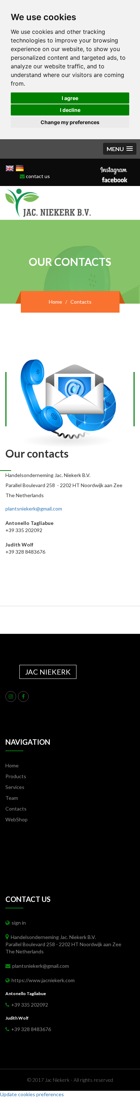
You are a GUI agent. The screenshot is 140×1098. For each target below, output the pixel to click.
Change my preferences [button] (70, 122)
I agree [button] (70, 98)
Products (15, 776)
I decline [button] (70, 110)
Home (55, 302)
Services (14, 787)
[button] (119, 149)
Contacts (16, 809)
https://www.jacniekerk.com (43, 980)
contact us (37, 176)
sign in (18, 923)
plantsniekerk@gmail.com (33, 508)
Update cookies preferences (32, 1094)
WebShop (16, 819)
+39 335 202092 (29, 1005)
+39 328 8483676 (31, 1029)
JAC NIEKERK (48, 671)
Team (11, 798)
